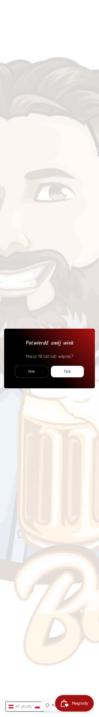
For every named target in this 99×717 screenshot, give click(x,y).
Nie (31, 371)
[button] (27, 706)
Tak (67, 371)
